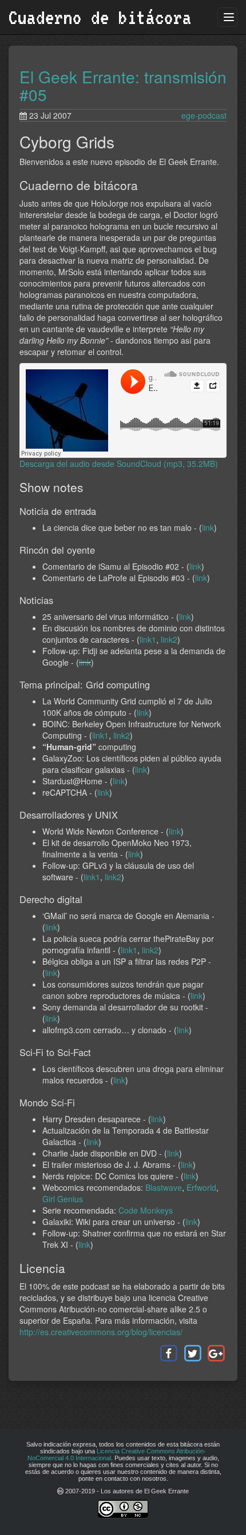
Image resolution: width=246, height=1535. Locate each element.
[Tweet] (192, 1352)
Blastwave (163, 1187)
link (208, 527)
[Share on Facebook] (168, 1352)
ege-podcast (204, 115)
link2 (169, 639)
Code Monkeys (145, 1210)
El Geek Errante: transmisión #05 (123, 85)
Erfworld (201, 1187)
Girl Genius (62, 1198)
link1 (148, 639)
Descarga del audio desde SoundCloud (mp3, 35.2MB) (118, 463)
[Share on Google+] (216, 1352)
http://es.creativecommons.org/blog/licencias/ (100, 1331)
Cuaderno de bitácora (100, 17)
